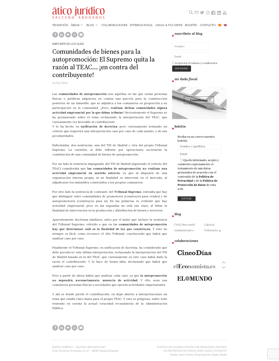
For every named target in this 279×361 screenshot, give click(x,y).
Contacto (208, 25)
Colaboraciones (114, 25)
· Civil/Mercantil (184, 224)
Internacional (141, 25)
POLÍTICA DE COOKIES (170, 347)
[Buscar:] (190, 12)
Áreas (75, 25)
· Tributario (211, 230)
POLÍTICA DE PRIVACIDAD (199, 347)
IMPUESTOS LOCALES (68, 44)
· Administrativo (183, 230)
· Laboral (208, 224)
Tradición (60, 25)
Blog (90, 25)
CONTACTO (220, 350)
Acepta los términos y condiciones (195, 63)
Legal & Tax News (168, 25)
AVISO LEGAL (204, 350)
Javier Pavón (186, 354)
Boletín (191, 25)
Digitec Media (219, 354)
